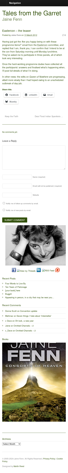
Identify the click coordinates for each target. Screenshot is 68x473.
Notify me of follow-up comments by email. (22, 203)
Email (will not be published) (47, 186)
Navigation (15, 2)
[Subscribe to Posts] (48, 270)
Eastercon (42, 44)
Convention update (28, 310)
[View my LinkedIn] (38, 270)
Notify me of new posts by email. (18, 210)
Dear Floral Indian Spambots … (49, 116)
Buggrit (8, 293)
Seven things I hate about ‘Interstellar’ (34, 315)
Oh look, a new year (24, 320)
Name (39, 177)
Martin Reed (19, 466)
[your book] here (12, 290)
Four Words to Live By (15, 283)
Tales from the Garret (31, 12)
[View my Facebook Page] (13, 270)
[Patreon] (57, 270)
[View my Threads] (26, 270)
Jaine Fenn (16, 35)
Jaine (7, 325)
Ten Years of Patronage (16, 286)
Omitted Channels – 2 (24, 325)
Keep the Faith (11, 116)
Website (36, 195)
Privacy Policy (49, 458)
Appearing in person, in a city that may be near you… (29, 297)
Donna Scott (11, 310)
